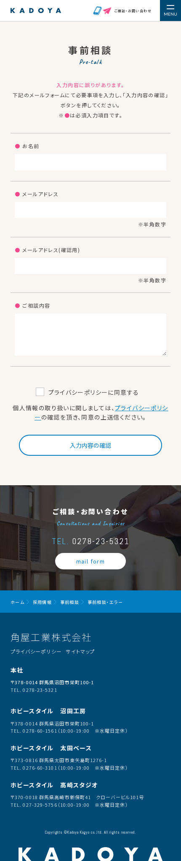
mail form (90, 561)
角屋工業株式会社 (51, 636)
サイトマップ (80, 651)
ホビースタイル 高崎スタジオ (54, 785)
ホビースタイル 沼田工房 (48, 711)
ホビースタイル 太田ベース (51, 748)
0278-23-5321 (91, 541)
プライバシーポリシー (36, 651)
